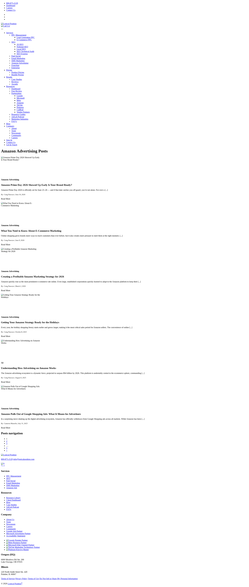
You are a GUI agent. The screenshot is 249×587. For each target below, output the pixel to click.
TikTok (20, 105)
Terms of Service (8, 579)
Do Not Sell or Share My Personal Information (58, 579)
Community (16, 135)
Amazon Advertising (19, 63)
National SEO (22, 47)
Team (13, 131)
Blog (8, 124)
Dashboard (10, 5)
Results (9, 77)
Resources (10, 86)
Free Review (16, 91)
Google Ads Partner (14, 531)
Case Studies (16, 79)
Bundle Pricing (17, 75)
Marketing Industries (19, 119)
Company (10, 126)
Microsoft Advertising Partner (18, 533)
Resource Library (13, 498)
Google (20, 96)
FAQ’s (14, 121)
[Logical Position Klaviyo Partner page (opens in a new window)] (17, 549)
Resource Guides (18, 114)
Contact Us (10, 10)
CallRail (20, 110)
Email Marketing (18, 58)
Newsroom (15, 133)
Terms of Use (33, 579)
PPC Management (18, 35)
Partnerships (16, 93)
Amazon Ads (11, 488)
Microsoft (21, 98)
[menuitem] (127, 3)
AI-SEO (20, 44)
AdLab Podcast (17, 117)
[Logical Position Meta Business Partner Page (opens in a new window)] (16, 542)
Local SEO (21, 49)
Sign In (9, 140)
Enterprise (15, 68)
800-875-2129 (12, 3)
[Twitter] (4, 466)
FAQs (8, 509)
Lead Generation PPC (26, 37)
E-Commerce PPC (24, 40)
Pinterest (20, 107)
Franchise (15, 65)
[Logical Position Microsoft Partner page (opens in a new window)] (20, 545)
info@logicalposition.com (23, 459)
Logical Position (15, 584)
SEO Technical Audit (25, 51)
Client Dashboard (13, 500)
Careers (9, 8)
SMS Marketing (18, 61)
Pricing (9, 70)
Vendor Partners (23, 112)
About (14, 128)
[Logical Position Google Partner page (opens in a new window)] (17, 540)
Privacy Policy (21, 579)
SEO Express (22, 54)
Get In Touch (11, 145)
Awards (14, 84)
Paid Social (16, 56)
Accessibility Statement (15, 536)
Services (9, 33)
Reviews (15, 82)
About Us (10, 519)
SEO (13, 42)
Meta (19, 100)
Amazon (20, 103)
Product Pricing (17, 72)
